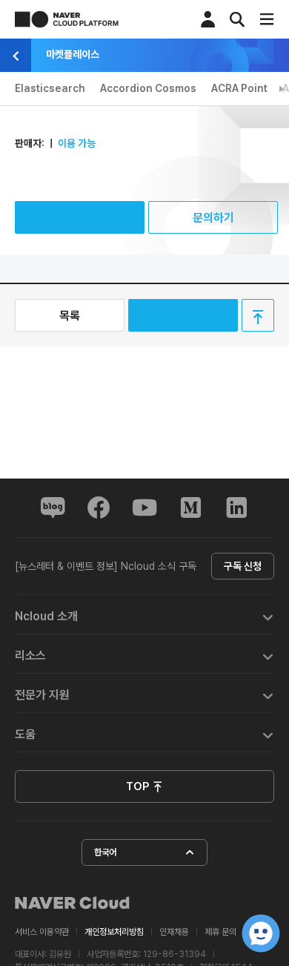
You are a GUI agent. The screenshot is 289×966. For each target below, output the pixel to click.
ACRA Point (239, 88)
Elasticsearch (50, 88)
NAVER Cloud (72, 903)
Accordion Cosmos (148, 88)
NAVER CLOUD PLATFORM (67, 19)
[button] (144, 614)
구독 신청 (243, 566)
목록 (69, 316)
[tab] (144, 614)
